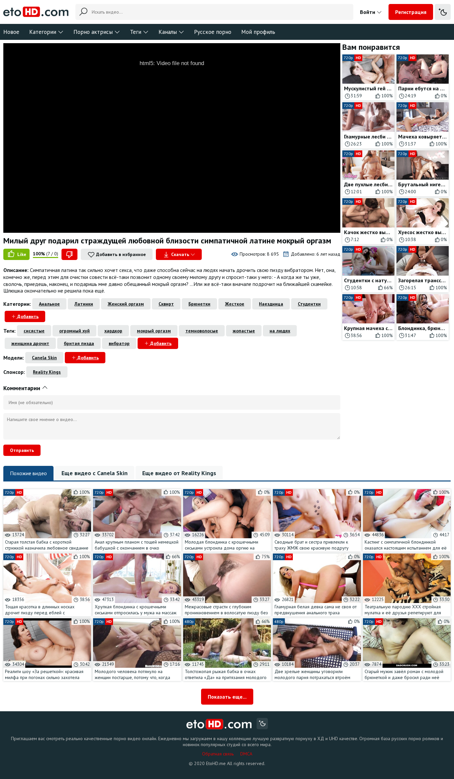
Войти (368, 12)
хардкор (113, 331)
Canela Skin (44, 358)
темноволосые (201, 331)
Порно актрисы (93, 32)
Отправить (22, 450)
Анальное (49, 304)
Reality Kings (47, 372)
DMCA (246, 754)
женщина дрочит (30, 343)
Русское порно (212, 32)
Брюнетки (199, 304)
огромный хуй (74, 331)
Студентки (309, 304)
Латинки (83, 304)
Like (21, 254)
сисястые (34, 331)
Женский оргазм (126, 304)
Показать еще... (227, 696)
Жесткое (234, 304)
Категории (42, 32)
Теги (135, 32)
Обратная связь (218, 754)
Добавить (27, 316)
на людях (280, 331)
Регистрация (410, 12)
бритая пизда (79, 343)
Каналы (168, 32)
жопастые (244, 331)
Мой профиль (258, 32)
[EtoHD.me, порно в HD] (219, 724)
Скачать (180, 254)
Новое (11, 32)
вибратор (119, 343)
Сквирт (166, 304)
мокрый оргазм (154, 331)
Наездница (271, 304)
